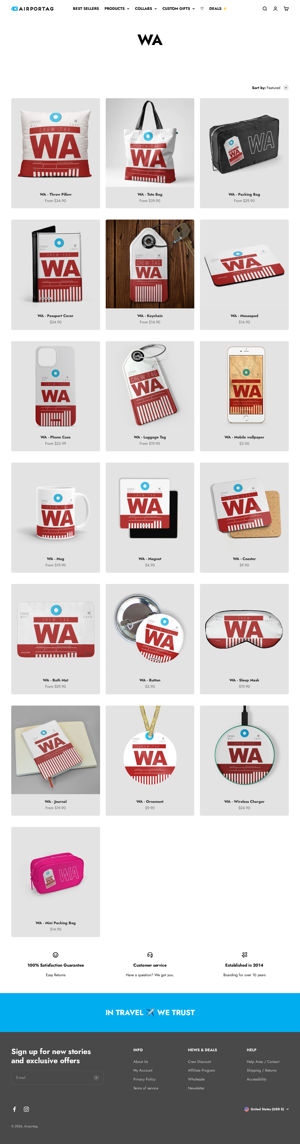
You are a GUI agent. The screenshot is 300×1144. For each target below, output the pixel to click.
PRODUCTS (115, 8)
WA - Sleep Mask (244, 680)
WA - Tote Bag (150, 194)
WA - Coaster (244, 558)
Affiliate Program (201, 1070)
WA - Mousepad (244, 315)
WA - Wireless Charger (244, 801)
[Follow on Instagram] (26, 1109)
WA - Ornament (149, 801)
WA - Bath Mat (55, 680)
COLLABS (143, 8)
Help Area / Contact (263, 1061)
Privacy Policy (144, 1079)
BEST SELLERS (86, 8)
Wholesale (196, 1079)
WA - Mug (55, 558)
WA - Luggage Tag (150, 437)
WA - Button (149, 680)
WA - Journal (56, 801)
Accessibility (256, 1079)
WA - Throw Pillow (55, 194)
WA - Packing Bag (244, 194)
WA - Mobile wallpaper (244, 437)
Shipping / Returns (261, 1070)
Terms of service (145, 1088)
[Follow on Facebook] (14, 1109)
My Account (142, 1070)
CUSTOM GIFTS (176, 8)
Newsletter (196, 1088)
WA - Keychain (150, 315)
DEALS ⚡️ (218, 8)
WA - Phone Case (56, 437)
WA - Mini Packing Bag (56, 923)
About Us (140, 1061)
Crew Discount (199, 1061)
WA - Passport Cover (56, 315)
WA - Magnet (150, 558)
